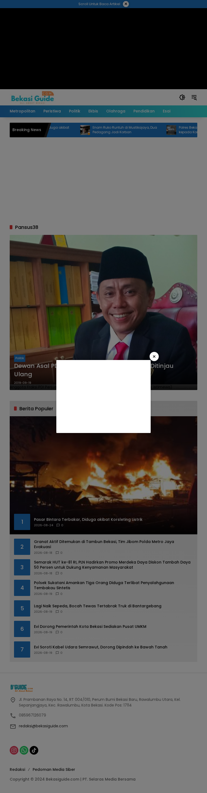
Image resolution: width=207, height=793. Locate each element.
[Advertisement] (103, 396)
